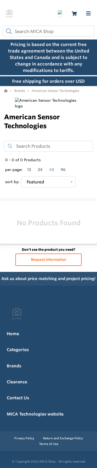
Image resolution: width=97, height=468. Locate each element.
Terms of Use (48, 444)
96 (63, 169)
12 (29, 169)
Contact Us (18, 397)
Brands (14, 365)
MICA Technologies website (35, 414)
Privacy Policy (24, 438)
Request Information (48, 259)
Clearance (17, 381)
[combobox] (48, 31)
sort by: (12, 181)
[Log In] (61, 13)
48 (51, 169)
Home (13, 333)
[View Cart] (74, 13)
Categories (18, 349)
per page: (13, 169)
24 (40, 169)
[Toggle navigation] (88, 13)
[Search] (8, 31)
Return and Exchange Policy (63, 438)
